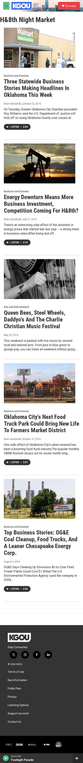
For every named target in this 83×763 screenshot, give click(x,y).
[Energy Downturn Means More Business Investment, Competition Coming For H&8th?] (39, 163)
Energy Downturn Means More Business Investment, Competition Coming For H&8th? (41, 204)
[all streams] (78, 758)
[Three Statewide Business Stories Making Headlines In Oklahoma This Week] (39, 48)
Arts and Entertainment (16, 306)
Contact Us (14, 721)
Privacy (12, 696)
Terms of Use (16, 671)
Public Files (14, 688)
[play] (5, 758)
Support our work (18, 713)
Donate (70, 6)
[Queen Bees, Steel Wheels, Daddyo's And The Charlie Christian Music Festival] (39, 279)
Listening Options (18, 705)
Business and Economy (16, 75)
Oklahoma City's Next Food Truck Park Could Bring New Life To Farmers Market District (41, 423)
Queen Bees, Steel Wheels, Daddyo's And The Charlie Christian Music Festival (34, 319)
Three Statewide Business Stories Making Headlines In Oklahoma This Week (36, 88)
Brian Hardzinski (12, 103)
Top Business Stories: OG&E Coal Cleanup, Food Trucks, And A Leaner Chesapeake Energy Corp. (40, 542)
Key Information (17, 680)
